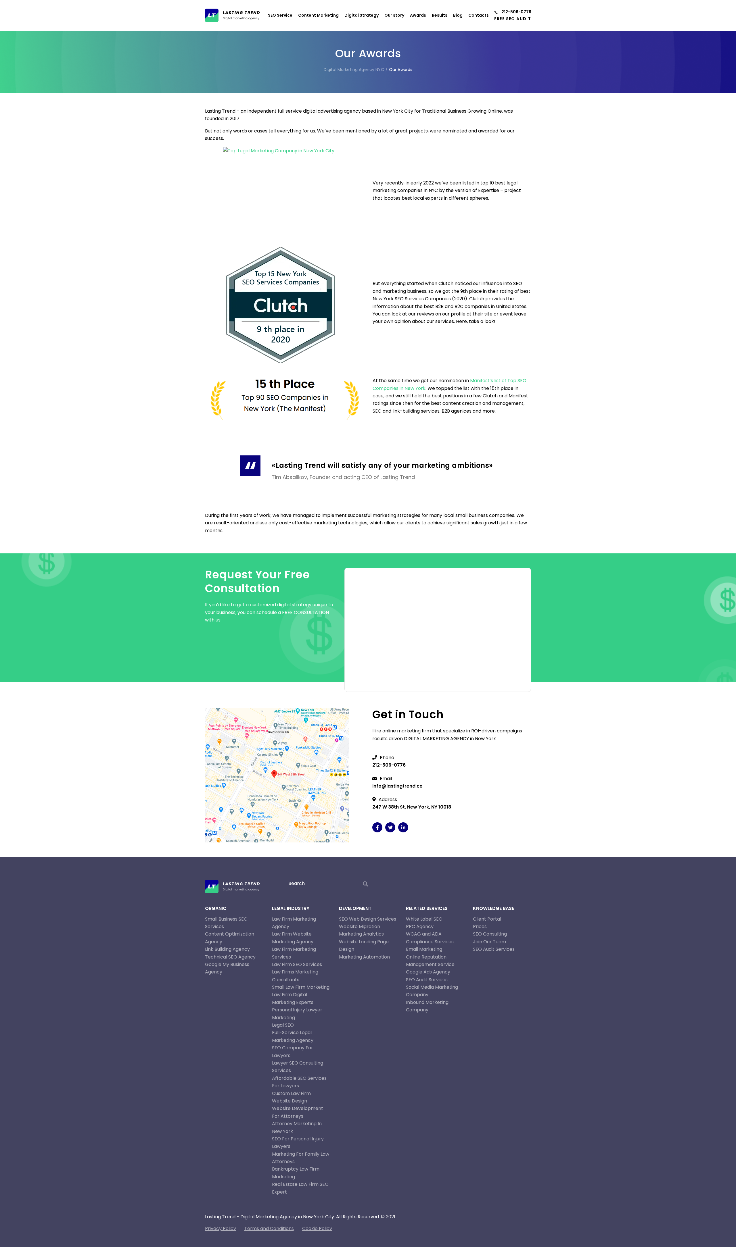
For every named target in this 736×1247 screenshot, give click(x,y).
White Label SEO (424, 919)
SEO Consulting (490, 934)
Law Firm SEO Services (297, 964)
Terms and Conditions (269, 1228)
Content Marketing (318, 15)
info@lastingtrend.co (397, 786)
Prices (480, 926)
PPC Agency (420, 926)
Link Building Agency (227, 949)
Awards (418, 15)
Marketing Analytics (361, 934)
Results (439, 15)
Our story (394, 15)
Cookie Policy (317, 1228)
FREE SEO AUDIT (512, 19)
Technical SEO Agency (230, 957)
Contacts (478, 15)
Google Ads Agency (428, 972)
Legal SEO (283, 1025)
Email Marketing (424, 949)
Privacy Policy (220, 1228)
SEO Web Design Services (367, 919)
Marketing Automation (364, 957)
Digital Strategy (361, 15)
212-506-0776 (516, 12)
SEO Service (280, 15)
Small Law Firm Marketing (300, 987)
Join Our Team (489, 941)
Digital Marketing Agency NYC (354, 69)
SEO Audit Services (427, 979)
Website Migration (359, 926)
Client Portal (487, 919)
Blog (458, 15)
